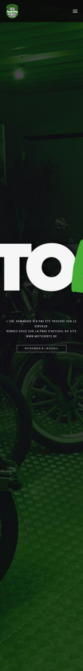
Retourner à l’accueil (41, 348)
